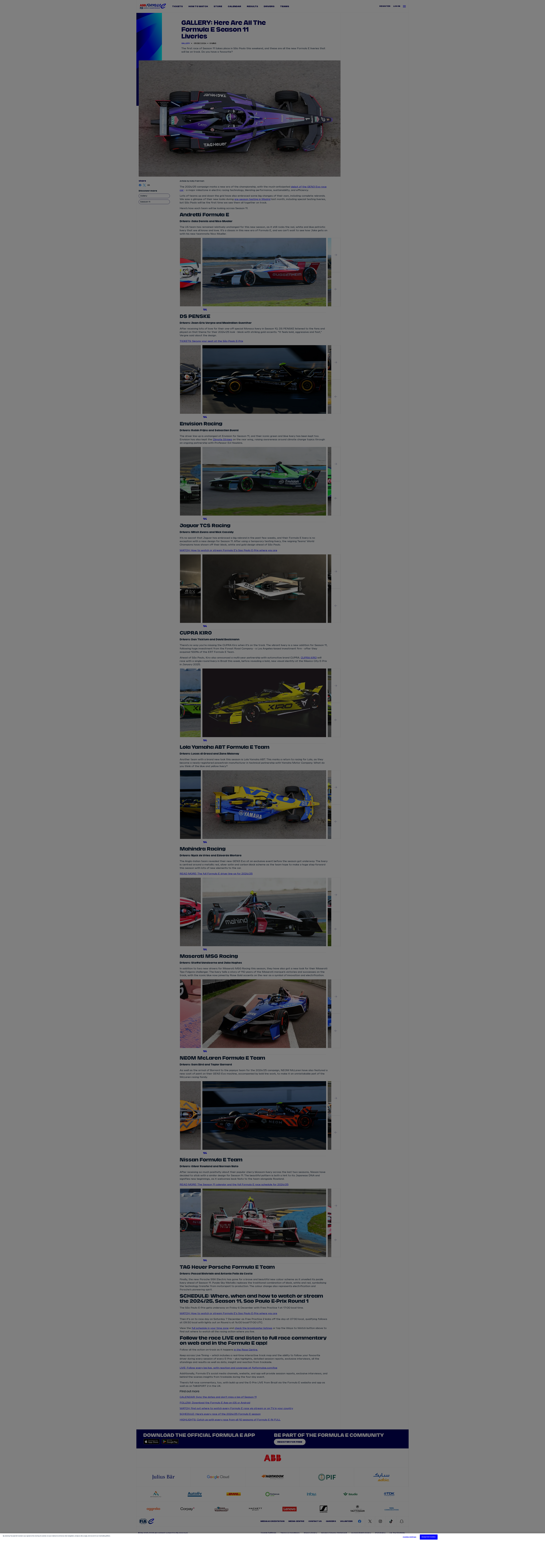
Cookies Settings (409, 1536)
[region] (272, 1537)
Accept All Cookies (429, 1536)
